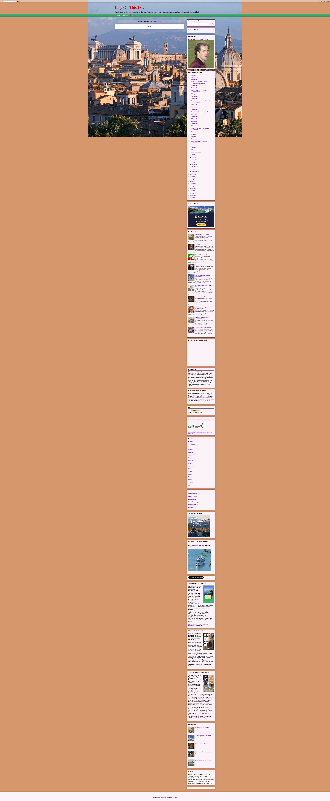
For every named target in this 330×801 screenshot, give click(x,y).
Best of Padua (192, 520)
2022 (191, 203)
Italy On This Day (130, 7)
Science (190, 503)
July (193, 178)
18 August (194, 120)
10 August (194, 145)
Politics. (190, 495)
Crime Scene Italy (193, 523)
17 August (194, 126)
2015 (191, 219)
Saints (190, 501)
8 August (193, 153)
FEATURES (135, 15)
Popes (190, 498)
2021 (191, 205)
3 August (193, 169)
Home (118, 15)
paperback (191, 647)
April (193, 186)
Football (190, 482)
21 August (194, 109)
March (193, 188)
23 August (194, 100)
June (193, 181)
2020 (191, 207)
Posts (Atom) (153, 31)
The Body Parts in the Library (195, 737)
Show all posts (157, 21)
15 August (194, 131)
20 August (194, 115)
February (194, 190)
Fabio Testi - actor (196, 173)
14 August (194, 135)
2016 (191, 217)
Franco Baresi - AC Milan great (198, 60)
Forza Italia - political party (202, 276)
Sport (189, 506)
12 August (194, 140)
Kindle (198, 647)
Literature (191, 487)
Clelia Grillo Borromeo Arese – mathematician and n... (199, 103)
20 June (197, 266)
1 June (197, 286)
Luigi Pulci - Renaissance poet (199, 133)
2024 (191, 198)
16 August (194, 128)
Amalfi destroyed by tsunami (203, 781)
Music (189, 490)
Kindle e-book (192, 687)
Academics (191, 463)
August (194, 98)
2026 (191, 96)
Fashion (190, 474)
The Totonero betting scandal (203, 348)
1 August (193, 176)
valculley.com (192, 528)
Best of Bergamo (192, 515)
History (190, 484)
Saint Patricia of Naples (201, 318)
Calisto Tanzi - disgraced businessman (202, 329)
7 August (193, 155)
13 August (194, 138)
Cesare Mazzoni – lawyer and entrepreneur (199, 112)
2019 (191, 210)
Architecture (191, 465)
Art (189, 468)
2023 (191, 200)
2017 (191, 214)
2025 (191, 195)
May (193, 183)
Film (189, 476)
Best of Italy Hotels (193, 526)
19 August (194, 117)
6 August (193, 158)
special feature (198, 567)
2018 (191, 212)
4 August (193, 166)
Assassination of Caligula (202, 256)
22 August (194, 107)
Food (189, 479)
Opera (190, 493)
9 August (193, 147)
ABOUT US (126, 15)
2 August (193, 171)
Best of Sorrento (192, 518)
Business (190, 471)
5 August (193, 160)
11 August (194, 142)
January (194, 193)
